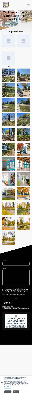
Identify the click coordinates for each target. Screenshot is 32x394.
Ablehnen (16, 392)
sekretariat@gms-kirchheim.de (12, 307)
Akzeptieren (8, 392)
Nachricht (4, 268)
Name (4, 260)
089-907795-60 (9, 306)
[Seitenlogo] (6, 5)
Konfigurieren (7, 388)
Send (16, 298)
